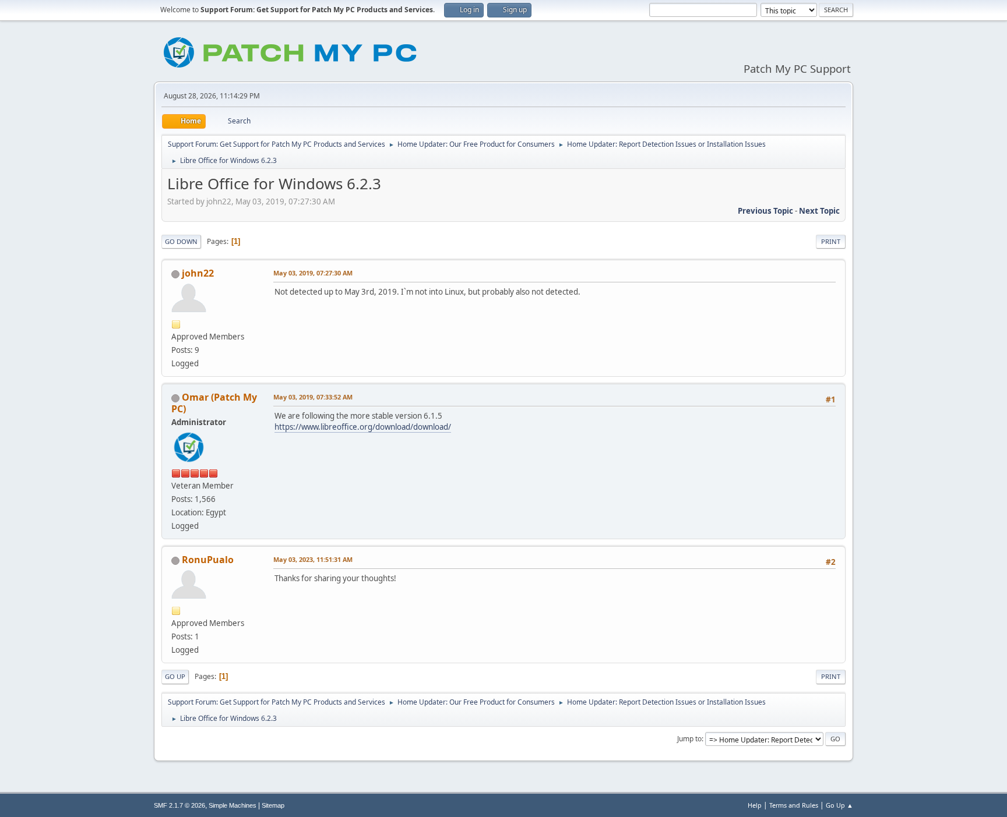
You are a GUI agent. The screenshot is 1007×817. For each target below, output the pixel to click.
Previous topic (765, 211)
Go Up (175, 676)
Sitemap (273, 805)
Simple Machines (232, 805)
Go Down (181, 241)
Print (830, 241)
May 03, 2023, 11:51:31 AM (313, 559)
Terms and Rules (793, 805)
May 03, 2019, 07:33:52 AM (313, 396)
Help (755, 805)
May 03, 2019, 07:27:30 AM (313, 272)
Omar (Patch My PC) (214, 403)
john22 (198, 273)
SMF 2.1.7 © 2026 (179, 805)
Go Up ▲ (839, 805)
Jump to (689, 739)
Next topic (819, 211)
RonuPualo (208, 559)
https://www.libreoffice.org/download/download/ (362, 427)
